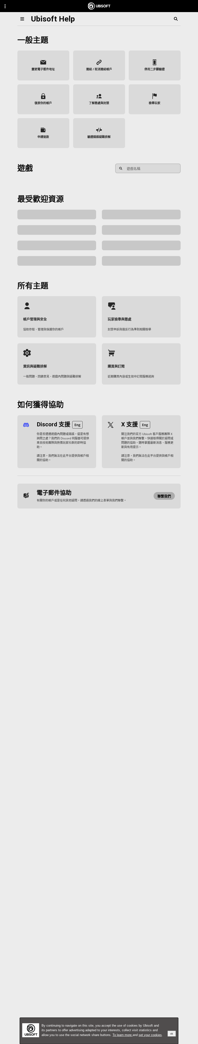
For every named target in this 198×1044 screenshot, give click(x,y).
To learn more (123, 1035)
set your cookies (150, 1035)
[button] (43, 65)
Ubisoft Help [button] (53, 18)
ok (171, 1033)
